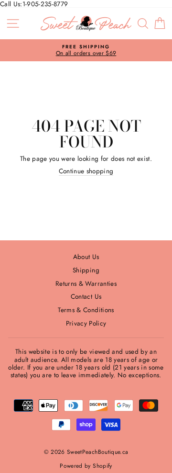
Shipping (86, 270)
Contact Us (86, 296)
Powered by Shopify (86, 466)
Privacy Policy (86, 323)
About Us (86, 256)
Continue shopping (86, 171)
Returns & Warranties (86, 283)
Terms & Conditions (86, 310)
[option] (86, 50)
